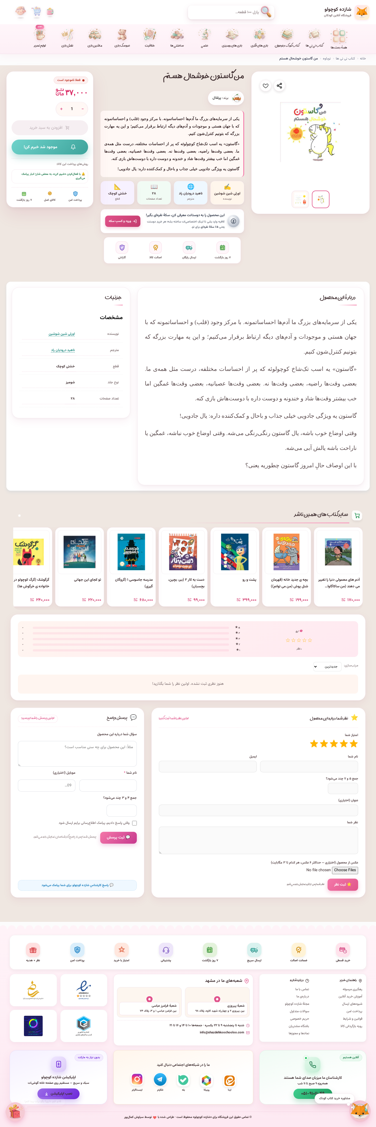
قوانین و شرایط (352, 1018)
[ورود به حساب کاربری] (20, 12)
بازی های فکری (259, 46)
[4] (324, 743)
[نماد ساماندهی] (33, 990)
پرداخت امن (354, 1011)
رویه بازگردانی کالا (351, 1026)
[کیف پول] (50, 12)
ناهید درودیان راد (63, 350)
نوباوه (327, 58)
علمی (204, 46)
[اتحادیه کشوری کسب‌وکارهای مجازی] (84, 1026)
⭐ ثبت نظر (343, 884)
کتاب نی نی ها (314, 46)
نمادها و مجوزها (299, 1033)
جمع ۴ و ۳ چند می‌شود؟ (120, 798)
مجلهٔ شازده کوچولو (297, 1003)
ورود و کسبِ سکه (120, 221)
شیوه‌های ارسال (352, 1003)
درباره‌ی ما (302, 996)
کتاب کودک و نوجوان (287, 46)
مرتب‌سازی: (351, 665)
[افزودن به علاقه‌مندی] (265, 85)
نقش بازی (67, 46)
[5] (314, 743)
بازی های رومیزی (232, 46)
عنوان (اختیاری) (348, 800)
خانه (363, 58)
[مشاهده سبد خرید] (36, 12)
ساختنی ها (177, 46)
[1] (353, 743)
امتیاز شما (351, 735)
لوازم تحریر (40, 36)
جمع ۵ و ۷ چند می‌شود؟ (342, 778)
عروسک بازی (122, 46)
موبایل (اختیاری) (64, 773)
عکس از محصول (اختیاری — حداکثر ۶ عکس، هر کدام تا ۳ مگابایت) (314, 862)
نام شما (353, 756)
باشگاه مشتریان (299, 1026)
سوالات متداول (299, 1011)
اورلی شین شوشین (62, 334)
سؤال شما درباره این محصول (117, 734)
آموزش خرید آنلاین (350, 996)
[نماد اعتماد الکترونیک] (84, 990)
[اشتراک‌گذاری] (279, 85)
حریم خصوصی (299, 1018)
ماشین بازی (95, 46)
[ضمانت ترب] (33, 1026)
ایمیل (253, 756)
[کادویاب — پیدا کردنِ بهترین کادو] (16, 1112)
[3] (333, 743)
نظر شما (352, 822)
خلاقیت (150, 46)
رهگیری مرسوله (352, 989)
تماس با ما (302, 989)
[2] (343, 743)
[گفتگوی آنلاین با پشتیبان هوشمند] (360, 1111)
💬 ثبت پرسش (118, 838)
